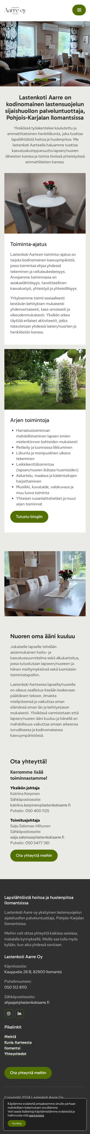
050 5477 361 (37, 842)
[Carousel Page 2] (45, 80)
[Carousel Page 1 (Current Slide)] (41, 609)
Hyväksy (17, 1123)
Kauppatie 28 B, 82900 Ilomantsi (33, 971)
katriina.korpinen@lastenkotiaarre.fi (40, 805)
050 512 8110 (15, 987)
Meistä (10, 1036)
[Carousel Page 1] (37, 80)
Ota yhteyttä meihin (34, 855)
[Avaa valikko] (79, 10)
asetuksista (36, 1115)
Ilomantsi (12, 1048)
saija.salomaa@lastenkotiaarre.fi (37, 837)
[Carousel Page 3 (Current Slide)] (53, 80)
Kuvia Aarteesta (18, 1042)
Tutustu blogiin (29, 516)
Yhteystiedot (15, 1053)
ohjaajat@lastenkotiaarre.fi (26, 1002)
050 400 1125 (37, 810)
